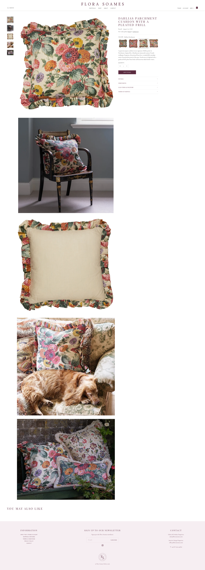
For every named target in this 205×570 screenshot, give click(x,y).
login (129, 31)
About (106, 8)
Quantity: (121, 62)
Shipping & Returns (29, 536)
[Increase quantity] (127, 66)
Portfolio (92, 8)
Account (185, 8)
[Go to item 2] (10, 28)
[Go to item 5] (10, 52)
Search (11, 7)
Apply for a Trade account (28, 534)
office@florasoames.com (176, 542)
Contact (113, 8)
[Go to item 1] (10, 20)
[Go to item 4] (10, 45)
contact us (135, 31)
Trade (179, 8)
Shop (99, 8)
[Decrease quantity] (120, 66)
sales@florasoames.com (176, 537)
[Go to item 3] (10, 36)
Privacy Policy (29, 541)
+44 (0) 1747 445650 (177, 547)
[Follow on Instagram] (102, 545)
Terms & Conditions (29, 538)
